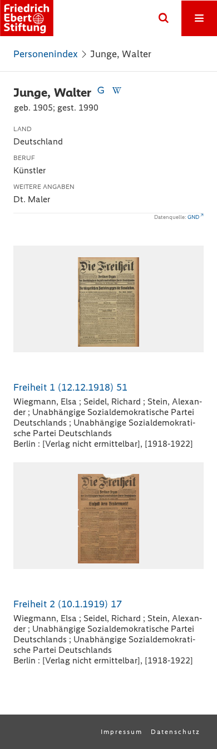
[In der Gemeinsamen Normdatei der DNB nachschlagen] (101, 92)
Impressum (121, 732)
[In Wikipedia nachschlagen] (116, 92)
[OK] (163, 18)
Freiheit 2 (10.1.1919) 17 (67, 604)
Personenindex (45, 54)
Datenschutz (175, 732)
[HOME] (26, 18)
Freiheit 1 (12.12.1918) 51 (70, 387)
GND (193, 217)
